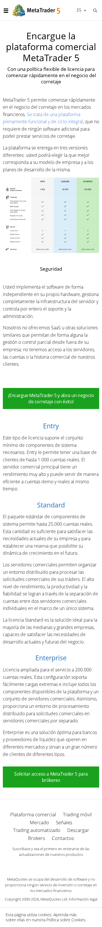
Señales (64, 822)
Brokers (36, 838)
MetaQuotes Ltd (54, 899)
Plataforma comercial (33, 814)
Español (78, 10)
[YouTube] (60, 864)
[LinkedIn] (51, 864)
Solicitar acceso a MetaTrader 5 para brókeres (51, 777)
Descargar (78, 830)
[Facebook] (42, 864)
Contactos (63, 838)
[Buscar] (95, 10)
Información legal (83, 899)
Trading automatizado (36, 830)
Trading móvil (77, 814)
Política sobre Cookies (66, 919)
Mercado (39, 822)
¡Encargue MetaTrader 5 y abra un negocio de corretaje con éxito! (51, 398)
